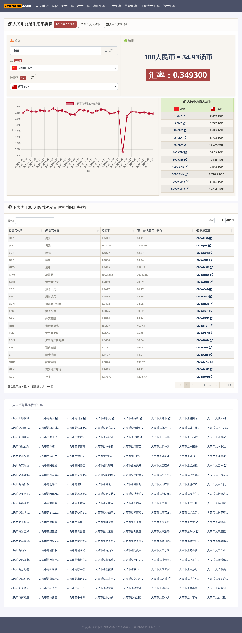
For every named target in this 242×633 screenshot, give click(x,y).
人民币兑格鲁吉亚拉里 (217, 495)
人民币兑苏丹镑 (20, 569)
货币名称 (53, 230)
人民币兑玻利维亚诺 (105, 476)
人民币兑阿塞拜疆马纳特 (105, 467)
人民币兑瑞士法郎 (49, 437)
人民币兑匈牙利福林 (161, 429)
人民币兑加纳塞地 (49, 503)
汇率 (107, 230)
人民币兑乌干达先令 (77, 589)
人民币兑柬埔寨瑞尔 (49, 523)
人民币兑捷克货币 (105, 427)
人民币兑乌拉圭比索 (105, 589)
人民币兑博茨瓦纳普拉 (189, 476)
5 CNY (178, 123)
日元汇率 (115, 6)
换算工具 (204, 230)
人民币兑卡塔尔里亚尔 (77, 561)
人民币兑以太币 (132, 493)
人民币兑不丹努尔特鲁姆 (161, 476)
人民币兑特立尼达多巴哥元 (189, 580)
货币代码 (16, 230)
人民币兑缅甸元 (48, 541)
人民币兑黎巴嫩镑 (21, 531)
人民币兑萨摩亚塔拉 (21, 599)
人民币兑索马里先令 (133, 570)
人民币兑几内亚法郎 (133, 504)
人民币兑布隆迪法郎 (21, 476)
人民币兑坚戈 (187, 522)
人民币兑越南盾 (188, 588)
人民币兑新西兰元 (133, 446)
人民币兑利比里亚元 (77, 533)
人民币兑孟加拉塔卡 (189, 467)
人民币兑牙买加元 (161, 512)
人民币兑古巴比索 (161, 484)
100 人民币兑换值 (151, 230)
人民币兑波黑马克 (133, 465)
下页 (230, 384)
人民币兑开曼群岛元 (133, 523)
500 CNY (178, 159)
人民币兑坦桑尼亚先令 (21, 589)
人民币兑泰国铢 (188, 446)
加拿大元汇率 (150, 6)
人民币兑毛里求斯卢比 (133, 542)
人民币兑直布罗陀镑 (77, 504)
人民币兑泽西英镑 (133, 512)
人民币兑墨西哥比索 (77, 448)
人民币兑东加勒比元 (105, 599)
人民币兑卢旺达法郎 (133, 561)
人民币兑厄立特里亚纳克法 (105, 495)
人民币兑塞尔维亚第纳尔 (105, 561)
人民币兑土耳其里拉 (161, 438)
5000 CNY (178, 174)
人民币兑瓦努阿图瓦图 (217, 589)
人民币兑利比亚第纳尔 (133, 533)
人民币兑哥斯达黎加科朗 (133, 485)
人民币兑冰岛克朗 (21, 456)
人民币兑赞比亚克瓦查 (49, 599)
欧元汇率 (83, 6)
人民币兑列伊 (187, 531)
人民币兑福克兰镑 (189, 493)
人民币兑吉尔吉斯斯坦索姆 (21, 523)
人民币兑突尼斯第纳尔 (133, 580)
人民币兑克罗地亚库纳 (105, 438)
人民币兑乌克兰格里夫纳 (49, 589)
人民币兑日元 (75, 418)
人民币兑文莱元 (76, 475)
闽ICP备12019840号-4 (147, 627)
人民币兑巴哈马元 (133, 475)
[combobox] (64, 68)
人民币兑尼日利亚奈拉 (49, 551)
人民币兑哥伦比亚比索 (105, 485)
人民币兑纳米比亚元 (21, 551)
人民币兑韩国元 (188, 418)
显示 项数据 (221, 220)
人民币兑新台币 (48, 456)
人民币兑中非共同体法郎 (77, 599)
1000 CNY (178, 167)
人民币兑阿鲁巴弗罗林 (77, 467)
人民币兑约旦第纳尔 (189, 514)
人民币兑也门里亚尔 (217, 599)
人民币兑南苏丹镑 (189, 569)
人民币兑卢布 (131, 437)
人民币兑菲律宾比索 (161, 448)
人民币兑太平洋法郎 (189, 599)
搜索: (11, 221)
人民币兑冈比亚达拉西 (105, 504)
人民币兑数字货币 (77, 569)
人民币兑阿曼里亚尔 (133, 551)
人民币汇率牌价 (118, 24)
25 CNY (179, 137)
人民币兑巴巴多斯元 (161, 467)
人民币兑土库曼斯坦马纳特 (105, 580)
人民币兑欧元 (103, 418)
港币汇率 (99, 6)
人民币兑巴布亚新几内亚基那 (217, 551)
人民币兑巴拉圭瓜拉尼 (49, 561)
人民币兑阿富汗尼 (161, 456)
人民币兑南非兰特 (217, 446)
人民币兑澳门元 (76, 456)
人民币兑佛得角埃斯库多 (189, 485)
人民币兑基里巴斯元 (77, 523)
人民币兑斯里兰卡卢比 (49, 533)
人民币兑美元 (47, 418)
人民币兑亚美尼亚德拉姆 (217, 457)
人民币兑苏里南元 (161, 569)
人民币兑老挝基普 (217, 522)
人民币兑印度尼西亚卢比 (217, 438)
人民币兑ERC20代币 (49, 514)
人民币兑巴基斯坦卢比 (21, 561)
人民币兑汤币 (159, 578)
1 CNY (178, 116)
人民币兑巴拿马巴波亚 (161, 551)
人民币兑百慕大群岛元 (49, 476)
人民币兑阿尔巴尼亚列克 (189, 457)
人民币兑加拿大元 (21, 427)
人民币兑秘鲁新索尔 (189, 551)
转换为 (17, 78)
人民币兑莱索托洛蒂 (105, 533)
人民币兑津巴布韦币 (105, 457)
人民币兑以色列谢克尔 (21, 448)
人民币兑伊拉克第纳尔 (77, 514)
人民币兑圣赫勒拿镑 (49, 570)
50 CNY (179, 145)
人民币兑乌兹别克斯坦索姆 (133, 589)
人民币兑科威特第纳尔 (161, 523)
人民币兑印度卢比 (49, 446)
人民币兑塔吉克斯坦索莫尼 (77, 580)
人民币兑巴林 (215, 465)
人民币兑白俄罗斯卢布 (217, 476)
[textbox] (64, 68)
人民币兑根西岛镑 (21, 503)
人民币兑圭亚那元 (189, 503)
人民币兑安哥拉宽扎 (21, 467)
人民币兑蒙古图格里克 (77, 542)
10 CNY (179, 130)
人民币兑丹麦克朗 (133, 427)
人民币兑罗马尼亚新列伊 (217, 429)
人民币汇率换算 (20, 418)
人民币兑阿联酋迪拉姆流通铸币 (133, 457)
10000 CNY (178, 181)
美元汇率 (67, 6)
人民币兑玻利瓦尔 (161, 588)
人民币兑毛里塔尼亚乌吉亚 (105, 542)
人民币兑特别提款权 (133, 599)
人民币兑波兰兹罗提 (189, 429)
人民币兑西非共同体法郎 (161, 599)
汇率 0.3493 (66, 24)
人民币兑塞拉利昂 (105, 569)
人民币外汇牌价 (47, 6)
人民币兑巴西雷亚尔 (189, 438)
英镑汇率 (131, 6)
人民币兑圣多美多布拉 (217, 570)
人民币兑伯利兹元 (21, 484)
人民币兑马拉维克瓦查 (189, 542)
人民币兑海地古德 (21, 512)
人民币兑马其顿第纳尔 (21, 542)
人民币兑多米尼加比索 (21, 495)
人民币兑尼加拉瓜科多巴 (77, 551)
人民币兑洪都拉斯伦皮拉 (217, 504)
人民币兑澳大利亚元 (217, 419)
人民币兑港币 (159, 418)
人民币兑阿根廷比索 (49, 467)
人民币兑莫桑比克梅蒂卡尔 (217, 542)
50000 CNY (178, 188)
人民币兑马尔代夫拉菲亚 (161, 542)
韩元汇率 (169, 6)
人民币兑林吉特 (104, 446)
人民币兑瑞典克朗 (21, 437)
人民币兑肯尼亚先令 (217, 514)
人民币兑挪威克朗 (77, 437)
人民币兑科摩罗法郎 (105, 523)
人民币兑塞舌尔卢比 (217, 561)
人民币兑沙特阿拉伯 (161, 561)
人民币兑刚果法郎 (49, 484)
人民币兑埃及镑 (76, 493)
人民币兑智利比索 (77, 484)
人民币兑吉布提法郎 (217, 485)
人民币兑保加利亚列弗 (77, 429)
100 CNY (178, 152)
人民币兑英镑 (131, 418)
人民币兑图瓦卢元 (217, 578)
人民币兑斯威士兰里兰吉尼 (49, 580)
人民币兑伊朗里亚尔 (105, 514)
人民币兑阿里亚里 (217, 531)
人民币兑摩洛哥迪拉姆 (161, 533)
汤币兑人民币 (91, 24)
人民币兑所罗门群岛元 (189, 561)
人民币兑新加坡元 (49, 427)
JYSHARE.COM (107, 627)
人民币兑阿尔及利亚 (49, 495)
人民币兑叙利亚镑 (21, 578)
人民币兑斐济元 (160, 493)
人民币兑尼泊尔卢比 (105, 551)
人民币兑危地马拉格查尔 (161, 504)
